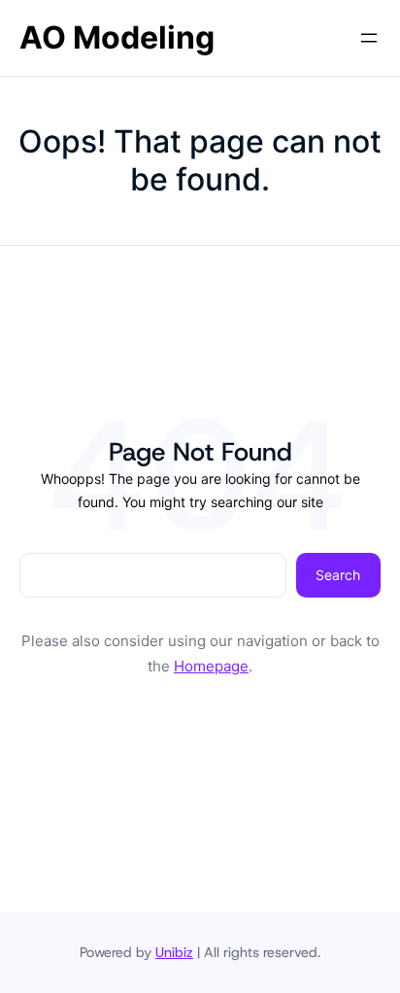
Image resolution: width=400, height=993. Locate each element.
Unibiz (174, 952)
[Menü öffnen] (369, 38)
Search (338, 574)
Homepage (211, 666)
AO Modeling (117, 37)
